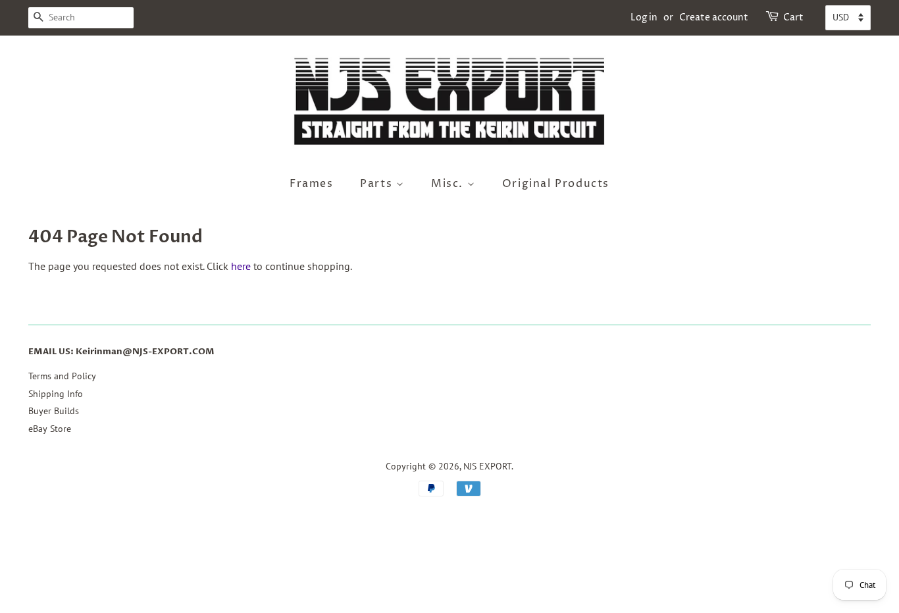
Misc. (449, 183)
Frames (312, 183)
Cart (793, 17)
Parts (378, 183)
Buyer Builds (53, 411)
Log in (643, 17)
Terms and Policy (62, 376)
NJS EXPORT (487, 466)
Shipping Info (55, 394)
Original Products (555, 183)
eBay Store (49, 429)
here (241, 266)
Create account (713, 17)
